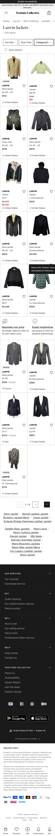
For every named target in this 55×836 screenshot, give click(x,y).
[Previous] (20, 504)
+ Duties (11, 382)
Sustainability (12, 677)
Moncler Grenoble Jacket (26, 540)
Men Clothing (31, 21)
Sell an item (11, 633)
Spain (25, 820)
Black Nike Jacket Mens (26, 547)
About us (10, 673)
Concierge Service (15, 583)
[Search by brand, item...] (6, 13)
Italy (30, 820)
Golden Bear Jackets (17, 529)
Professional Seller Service (19, 637)
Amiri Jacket (11, 514)
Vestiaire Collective (18, 667)
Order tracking (13, 599)
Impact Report (12, 682)
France (8, 818)
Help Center (11, 653)
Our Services (13, 573)
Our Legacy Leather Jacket (26, 551)
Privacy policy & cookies (26, 738)
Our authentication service (19, 603)
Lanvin (16, 21)
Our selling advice (14, 628)
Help (7, 647)
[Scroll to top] (47, 504)
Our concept (11, 579)
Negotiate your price (13, 327)
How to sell (11, 623)
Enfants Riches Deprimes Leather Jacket (27, 521)
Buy (7, 593)
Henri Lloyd (40, 529)
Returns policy (13, 608)
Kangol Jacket (18, 536)
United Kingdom (19, 818)
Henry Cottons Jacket (26, 532)
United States (33, 818)
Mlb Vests (36, 536)
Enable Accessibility (27, 1)
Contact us (11, 657)
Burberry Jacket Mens (16, 517)
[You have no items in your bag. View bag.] (49, 13)
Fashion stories (13, 691)
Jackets (46, 21)
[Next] (35, 504)
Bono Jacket (27, 555)
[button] (49, 13)
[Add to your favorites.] (24, 86)
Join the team (12, 687)
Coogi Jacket (40, 517)
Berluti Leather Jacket (35, 514)
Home (6, 21)
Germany (43, 818)
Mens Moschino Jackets (26, 544)
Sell (7, 618)
